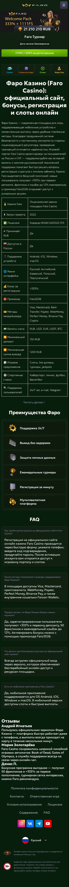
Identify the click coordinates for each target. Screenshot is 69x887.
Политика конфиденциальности (34, 788)
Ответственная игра (44, 796)
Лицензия (55, 804)
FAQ (47, 812)
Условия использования (24, 804)
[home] (34, 5)
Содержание (28, 812)
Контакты (17, 796)
